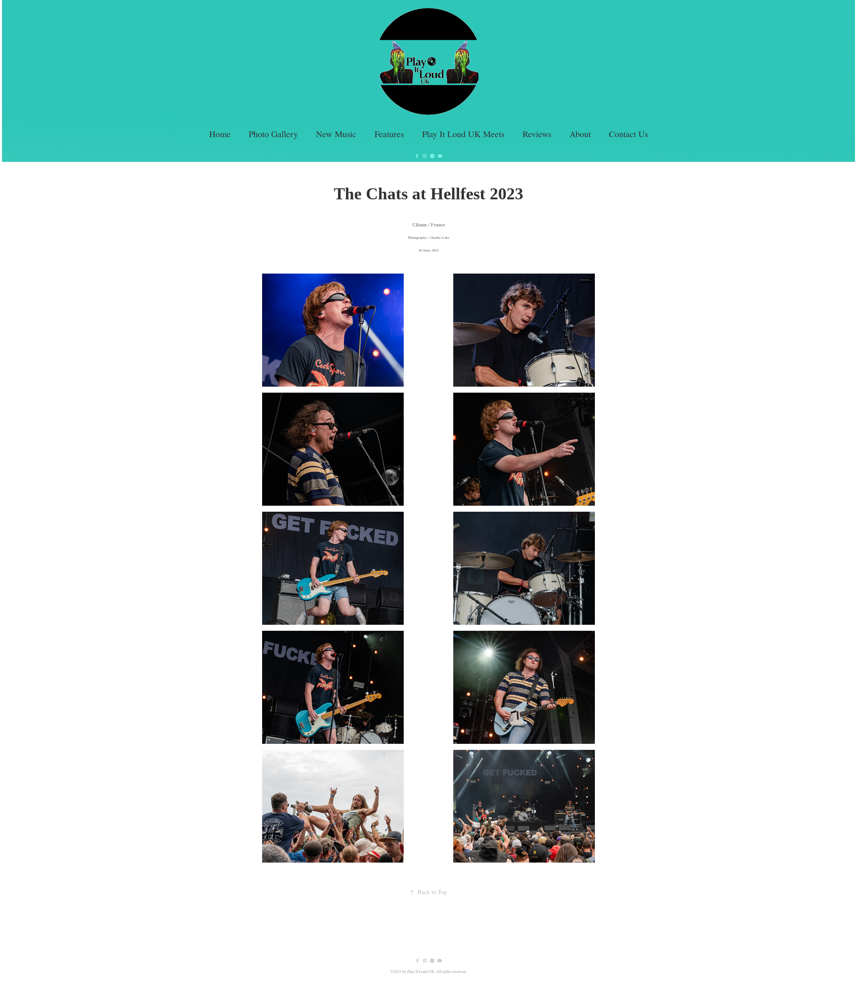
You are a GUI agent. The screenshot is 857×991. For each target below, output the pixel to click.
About (580, 133)
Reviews (537, 133)
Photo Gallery (273, 133)
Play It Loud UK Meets (463, 133)
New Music (336, 133)
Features (389, 133)
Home (220, 133)
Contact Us (628, 133)
